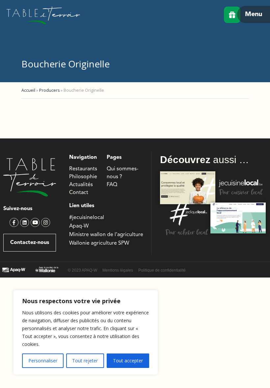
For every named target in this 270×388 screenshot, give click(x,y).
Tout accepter (128, 360)
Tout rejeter (85, 360)
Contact (78, 192)
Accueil (28, 90)
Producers (49, 90)
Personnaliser (42, 360)
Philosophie (83, 177)
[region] (85, 332)
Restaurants (83, 169)
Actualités (81, 184)
